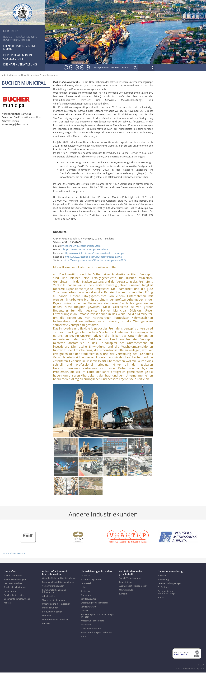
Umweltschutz (126, 590)
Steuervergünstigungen (53, 600)
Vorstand (162, 575)
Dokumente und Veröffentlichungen (167, 592)
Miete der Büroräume (91, 628)
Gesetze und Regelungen (169, 583)
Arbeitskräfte (48, 596)
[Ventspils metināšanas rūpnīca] (177, 536)
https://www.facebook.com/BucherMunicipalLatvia (93, 256)
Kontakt (126, 67)
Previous (55, 411)
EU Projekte (163, 587)
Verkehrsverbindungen (15, 579)
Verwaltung (163, 579)
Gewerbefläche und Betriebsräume (58, 578)
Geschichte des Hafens (14, 595)
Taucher (84, 610)
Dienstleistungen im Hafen (19, 47)
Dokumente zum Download (17, 599)
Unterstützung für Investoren (56, 604)
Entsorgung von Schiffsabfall (94, 603)
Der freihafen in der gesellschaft (18, 57)
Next (151, 411)
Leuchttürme (125, 582)
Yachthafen (86, 624)
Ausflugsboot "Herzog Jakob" (133, 586)
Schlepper (85, 591)
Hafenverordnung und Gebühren (96, 632)
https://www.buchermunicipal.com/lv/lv (85, 249)
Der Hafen (11, 31)
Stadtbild (46, 615)
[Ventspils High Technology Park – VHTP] (128, 536)
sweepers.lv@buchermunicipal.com (81, 245)
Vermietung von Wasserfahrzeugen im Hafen (97, 615)
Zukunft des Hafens (13, 575)
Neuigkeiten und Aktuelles (106, 67)
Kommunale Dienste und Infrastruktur (54, 591)
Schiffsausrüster (88, 599)
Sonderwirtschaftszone (15, 587)
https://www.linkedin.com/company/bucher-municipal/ (95, 253)
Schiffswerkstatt (88, 607)
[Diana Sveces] (78, 536)
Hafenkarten (10, 591)
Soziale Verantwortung (130, 578)
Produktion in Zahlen (52, 612)
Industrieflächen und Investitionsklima (20, 38)
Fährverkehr (86, 583)
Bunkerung (86, 595)
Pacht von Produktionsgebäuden (58, 582)
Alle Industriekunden (14, 553)
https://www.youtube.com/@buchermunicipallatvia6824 (95, 260)
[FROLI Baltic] (28, 536)
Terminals (85, 575)
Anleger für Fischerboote (92, 621)
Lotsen (84, 587)
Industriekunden (50, 75)
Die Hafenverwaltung (20, 64)
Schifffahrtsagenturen (91, 579)
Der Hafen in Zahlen (13, 583)
